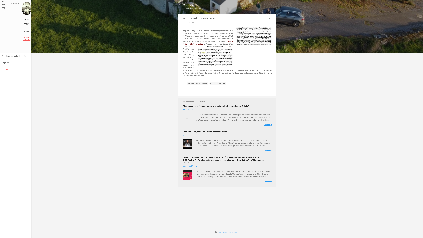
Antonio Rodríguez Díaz (26, 23)
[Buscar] (275, 6)
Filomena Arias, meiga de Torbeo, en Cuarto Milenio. (206, 132)
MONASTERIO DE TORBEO (197, 83)
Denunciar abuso (8, 70)
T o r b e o (189, 5)
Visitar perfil (26, 38)
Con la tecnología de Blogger (228, 232)
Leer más (268, 125)
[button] (270, 18)
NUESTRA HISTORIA (217, 83)
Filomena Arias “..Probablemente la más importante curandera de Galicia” (216, 106)
